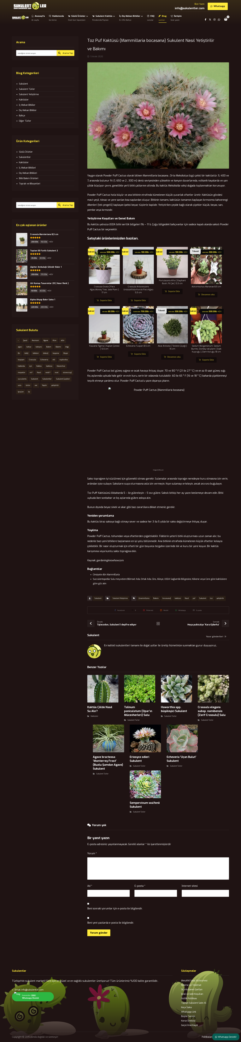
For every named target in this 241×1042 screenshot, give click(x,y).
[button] (226, 19)
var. (36, 385)
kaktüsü (178, 598)
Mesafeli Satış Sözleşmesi (194, 980)
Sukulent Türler (133, 720)
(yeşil (25, 340)
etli (54, 360)
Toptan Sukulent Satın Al (193, 1002)
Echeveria (44, 360)
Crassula (32, 360)
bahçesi (39, 347)
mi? (31, 372)
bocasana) (166, 598)
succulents (22, 379)
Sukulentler (25, 157)
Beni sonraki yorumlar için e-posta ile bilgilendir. (114, 908)
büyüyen (21, 360)
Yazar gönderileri (215, 636)
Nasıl (187, 598)
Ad (89, 886)
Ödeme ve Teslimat (191, 985)
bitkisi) (45, 353)
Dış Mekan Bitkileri (28, 173)
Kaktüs (39, 366)
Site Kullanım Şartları (191, 989)
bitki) (26, 353)
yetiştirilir (220, 598)
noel (56, 372)
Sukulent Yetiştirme (120, 598)
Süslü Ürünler (26, 151)
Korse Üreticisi (188, 1020)
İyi (29, 392)
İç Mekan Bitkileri (27, 167)
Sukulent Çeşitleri (63, 379)
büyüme (56, 353)
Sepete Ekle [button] (106, 300)
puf (194, 598)
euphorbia (64, 360)
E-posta (139, 886)
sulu (19, 385)
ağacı (20, 347)
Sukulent (97, 598)
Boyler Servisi (188, 1016)
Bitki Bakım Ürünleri (28, 178)
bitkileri (36, 353)
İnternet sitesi (190, 886)
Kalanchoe (61, 366)
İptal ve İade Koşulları (192, 993)
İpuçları (21, 392)
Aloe (54, 340)
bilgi (67, 347)
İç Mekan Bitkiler (27, 104)
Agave (45, 340)
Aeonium (35, 340)
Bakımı (156, 598)
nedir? (47, 372)
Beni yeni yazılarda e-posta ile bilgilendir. (110, 922)
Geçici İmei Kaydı (189, 1025)
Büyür (65, 353)
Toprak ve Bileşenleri (29, 183)
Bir (19, 353)
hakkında (21, 366)
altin (62, 340)
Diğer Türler (25, 120)
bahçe (28, 347)
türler (28, 385)
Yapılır (44, 385)
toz (211, 598)
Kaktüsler (94, 716)
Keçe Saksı (186, 1007)
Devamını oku (208, 294)
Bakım (48, 347)
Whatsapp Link (188, 1011)
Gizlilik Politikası (189, 998)
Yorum (92, 853)
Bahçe (22, 115)
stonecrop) (67, 372)
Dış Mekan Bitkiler (28, 110)
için (30, 366)
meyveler (21, 372)
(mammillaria (144, 598)
